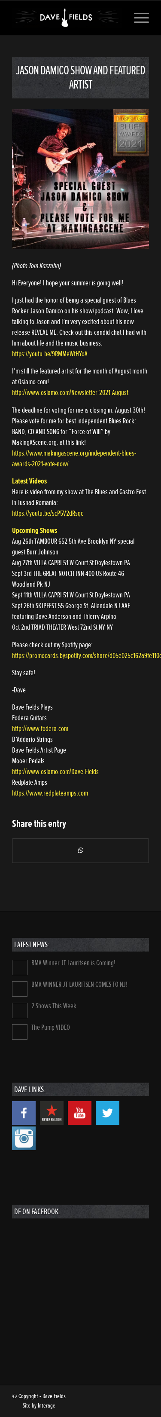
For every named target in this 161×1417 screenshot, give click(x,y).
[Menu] (137, 17)
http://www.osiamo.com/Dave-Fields (55, 772)
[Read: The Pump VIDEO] (19, 1032)
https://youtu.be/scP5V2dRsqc (47, 513)
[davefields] (67, 17)
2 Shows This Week (53, 1006)
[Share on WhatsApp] (80, 851)
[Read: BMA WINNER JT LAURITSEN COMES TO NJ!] (19, 989)
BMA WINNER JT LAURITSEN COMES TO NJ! (79, 984)
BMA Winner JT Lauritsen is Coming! (73, 963)
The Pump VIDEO (50, 1027)
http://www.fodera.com (40, 729)
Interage (46, 1406)
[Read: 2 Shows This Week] (19, 1010)
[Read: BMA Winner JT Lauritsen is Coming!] (19, 967)
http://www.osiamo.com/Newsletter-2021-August (70, 393)
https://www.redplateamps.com (50, 793)
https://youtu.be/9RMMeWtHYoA (50, 354)
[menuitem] (137, 17)
